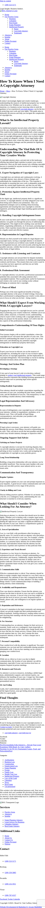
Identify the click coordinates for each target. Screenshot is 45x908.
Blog (8, 91)
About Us (8, 838)
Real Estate (13, 23)
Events (7, 770)
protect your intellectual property (20, 375)
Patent (16, 29)
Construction (9, 764)
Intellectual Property (16, 27)
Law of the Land (11, 778)
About (7, 39)
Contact (7, 43)
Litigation (12, 21)
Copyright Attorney (21, 31)
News (7, 782)
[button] (22, 737)
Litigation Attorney (11, 824)
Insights (7, 37)
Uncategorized (10, 786)
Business (12, 19)
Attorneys (8, 35)
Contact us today (6, 727)
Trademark (18, 33)
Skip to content (5, 1)
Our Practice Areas (11, 17)
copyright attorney (27, 109)
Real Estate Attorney (12, 826)
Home (7, 15)
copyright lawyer (25, 733)
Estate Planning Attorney (14, 820)
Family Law (9, 772)
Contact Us (9, 840)
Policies (7, 844)
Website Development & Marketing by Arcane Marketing (21, 907)
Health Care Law (11, 774)
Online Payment (10, 41)
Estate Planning (15, 25)
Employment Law (11, 766)
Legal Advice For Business (14, 822)
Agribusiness (9, 760)
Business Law (10, 762)
